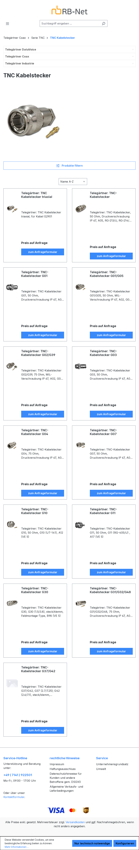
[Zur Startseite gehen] (69, 10)
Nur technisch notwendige (92, 843)
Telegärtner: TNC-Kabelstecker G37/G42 (38, 669)
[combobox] (70, 23)
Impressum (57, 764)
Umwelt (101, 769)
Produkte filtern (72, 165)
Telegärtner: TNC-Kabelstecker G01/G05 (106, 274)
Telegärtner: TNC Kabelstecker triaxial (36, 195)
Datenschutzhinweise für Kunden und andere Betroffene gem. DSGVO (66, 778)
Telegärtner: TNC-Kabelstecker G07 (103, 432)
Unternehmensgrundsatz (112, 764)
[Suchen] (103, 23)
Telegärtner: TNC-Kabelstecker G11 (103, 511)
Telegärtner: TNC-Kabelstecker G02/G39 (38, 353)
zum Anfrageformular (42, 252)
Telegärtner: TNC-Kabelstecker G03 (103, 353)
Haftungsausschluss (63, 769)
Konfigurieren (125, 843)
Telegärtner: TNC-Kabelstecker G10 (34, 511)
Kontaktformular (13, 797)
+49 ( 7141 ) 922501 (17, 775)
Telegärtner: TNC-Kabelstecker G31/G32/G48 (110, 590)
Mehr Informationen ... (17, 846)
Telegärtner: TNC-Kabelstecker (103, 195)
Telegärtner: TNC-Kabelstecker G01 (34, 274)
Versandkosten (75, 822)
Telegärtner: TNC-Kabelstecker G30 (34, 590)
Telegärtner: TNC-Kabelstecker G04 (34, 432)
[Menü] (7, 23)
